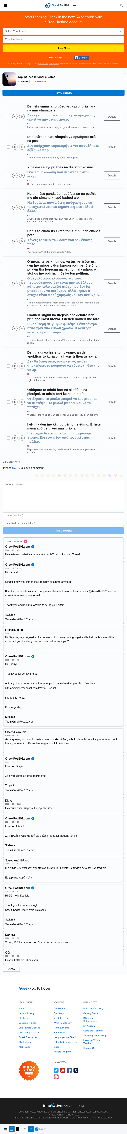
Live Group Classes (29, 1032)
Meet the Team (61, 1018)
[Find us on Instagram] (56, 1076)
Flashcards (24, 1018)
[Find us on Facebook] (69, 1070)
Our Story (59, 1013)
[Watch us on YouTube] (62, 1070)
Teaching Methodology (95, 1035)
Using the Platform (93, 1030)
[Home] (60, 7)
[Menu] (5, 5)
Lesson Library (26, 1013)
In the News (60, 1032)
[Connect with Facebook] (81, 57)
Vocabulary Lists (27, 1023)
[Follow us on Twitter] (56, 1070)
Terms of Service (97, 1118)
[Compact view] (6, 1129)
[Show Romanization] (31, 1129)
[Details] (112, 117)
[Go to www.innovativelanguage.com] (63, 1105)
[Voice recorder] (22, 116)
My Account (89, 1026)
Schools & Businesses (65, 1042)
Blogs (56, 1047)
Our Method (60, 1008)
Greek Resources (28, 1037)
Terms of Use (43, 64)
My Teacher (25, 1042)
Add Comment (64, 530)
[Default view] (12, 1129)
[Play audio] (15, 116)
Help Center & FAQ (93, 1008)
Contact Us (89, 1048)
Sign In (16, 468)
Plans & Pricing (61, 1027)
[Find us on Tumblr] (76, 1070)
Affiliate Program (62, 1051)
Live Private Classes (29, 1027)
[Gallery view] (17, 1129)
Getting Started (91, 1013)
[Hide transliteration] (25, 1129)
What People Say (63, 1023)
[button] (122, 5)
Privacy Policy (54, 64)
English (42, 1129)
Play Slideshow (63, 92)
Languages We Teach (65, 1037)
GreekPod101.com (99, 1112)
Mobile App (24, 1047)
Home (22, 1008)
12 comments (38, 81)
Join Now (63, 48)
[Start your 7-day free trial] (29, 1071)
